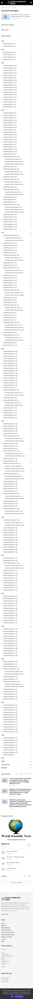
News (3, 761)
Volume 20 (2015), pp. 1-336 (10, 89)
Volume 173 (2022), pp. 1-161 (10, 620)
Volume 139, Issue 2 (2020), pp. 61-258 (14, 525)
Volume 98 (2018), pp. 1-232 (10, 415)
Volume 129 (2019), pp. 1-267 (10, 481)
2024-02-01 (12, 785)
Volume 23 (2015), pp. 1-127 (10, 97)
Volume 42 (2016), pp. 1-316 (10, 154)
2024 (2, 659)
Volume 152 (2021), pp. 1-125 (10, 560)
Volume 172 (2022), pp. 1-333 (10, 618)
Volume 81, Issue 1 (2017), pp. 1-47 (13, 307)
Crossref (3, 949)
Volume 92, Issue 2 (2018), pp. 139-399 (14, 395)
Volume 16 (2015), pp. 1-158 (10, 80)
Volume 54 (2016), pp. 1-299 (10, 214)
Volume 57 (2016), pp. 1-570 (10, 221)
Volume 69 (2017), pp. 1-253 (10, 265)
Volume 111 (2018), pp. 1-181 (10, 378)
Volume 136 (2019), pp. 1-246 (10, 503)
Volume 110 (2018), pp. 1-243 (10, 375)
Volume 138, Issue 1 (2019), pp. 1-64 (14, 511)
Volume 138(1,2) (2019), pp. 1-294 (11, 508)
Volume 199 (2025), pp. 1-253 (10, 705)
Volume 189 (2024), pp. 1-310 (10, 666)
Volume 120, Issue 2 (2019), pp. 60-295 (14, 441)
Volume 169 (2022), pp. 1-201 (10, 610)
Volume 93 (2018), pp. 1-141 (10, 397)
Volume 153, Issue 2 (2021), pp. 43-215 (14, 568)
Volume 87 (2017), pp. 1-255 (10, 332)
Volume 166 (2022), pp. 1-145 (10, 603)
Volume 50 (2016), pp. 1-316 (10, 197)
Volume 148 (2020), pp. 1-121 (10, 547)
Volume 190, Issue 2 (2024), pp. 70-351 (14, 674)
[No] (31, 994)
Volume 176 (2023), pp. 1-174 (10, 631)
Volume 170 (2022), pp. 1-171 (10, 613)
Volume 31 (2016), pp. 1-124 (10, 127)
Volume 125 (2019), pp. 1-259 (10, 458)
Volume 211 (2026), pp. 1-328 (10, 738)
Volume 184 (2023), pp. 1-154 (10, 650)
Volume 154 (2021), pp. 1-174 (10, 570)
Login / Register (5, 978)
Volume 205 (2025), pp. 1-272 (10, 719)
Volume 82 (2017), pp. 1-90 (9, 312)
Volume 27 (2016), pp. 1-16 (9, 117)
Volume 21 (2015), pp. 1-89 (9, 92)
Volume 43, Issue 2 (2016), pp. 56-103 (14, 161)
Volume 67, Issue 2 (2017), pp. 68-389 (14, 260)
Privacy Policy (4, 979)
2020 (2, 517)
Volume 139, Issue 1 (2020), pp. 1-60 (14, 522)
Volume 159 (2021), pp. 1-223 (10, 582)
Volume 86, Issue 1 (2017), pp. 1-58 (13, 325)
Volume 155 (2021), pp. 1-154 (10, 573)
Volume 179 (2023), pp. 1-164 (10, 638)
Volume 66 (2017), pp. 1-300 (10, 252)
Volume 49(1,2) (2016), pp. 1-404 (11, 189)
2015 (2, 63)
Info (2, 758)
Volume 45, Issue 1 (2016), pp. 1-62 (13, 171)
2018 (2, 348)
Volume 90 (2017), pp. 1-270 (10, 345)
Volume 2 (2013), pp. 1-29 (9, 46)
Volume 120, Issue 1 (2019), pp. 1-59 (14, 438)
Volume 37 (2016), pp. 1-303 (10, 142)
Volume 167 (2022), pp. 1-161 (10, 605)
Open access (4, 30)
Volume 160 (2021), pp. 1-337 (10, 585)
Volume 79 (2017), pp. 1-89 (9, 300)
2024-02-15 (21, 18)
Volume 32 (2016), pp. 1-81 (9, 129)
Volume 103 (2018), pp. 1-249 (10, 358)
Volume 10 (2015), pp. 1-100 (10, 65)
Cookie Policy (4, 981)
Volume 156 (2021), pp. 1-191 (10, 575)
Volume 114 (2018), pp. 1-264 (10, 385)
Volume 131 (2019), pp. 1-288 (10, 486)
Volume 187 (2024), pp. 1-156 (10, 661)
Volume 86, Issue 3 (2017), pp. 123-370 (14, 329)
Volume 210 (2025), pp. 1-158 (10, 731)
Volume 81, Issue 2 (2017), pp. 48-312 (14, 310)
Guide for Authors (11, 868)
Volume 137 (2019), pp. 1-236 (10, 506)
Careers (29, 876)
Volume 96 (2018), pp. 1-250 (10, 410)
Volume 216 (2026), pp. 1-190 (10, 750)
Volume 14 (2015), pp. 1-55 (9, 75)
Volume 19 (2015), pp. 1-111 (10, 87)
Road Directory (5, 961)
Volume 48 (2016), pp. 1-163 (10, 187)
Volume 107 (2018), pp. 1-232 (10, 368)
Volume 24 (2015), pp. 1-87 (9, 99)
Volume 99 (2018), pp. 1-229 (10, 417)
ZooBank (3, 963)
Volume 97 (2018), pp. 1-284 (10, 412)
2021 (2, 555)
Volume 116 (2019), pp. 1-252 (10, 426)
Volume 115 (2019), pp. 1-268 (10, 423)
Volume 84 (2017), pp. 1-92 (9, 317)
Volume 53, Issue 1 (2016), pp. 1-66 (13, 207)
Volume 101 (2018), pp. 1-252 (10, 353)
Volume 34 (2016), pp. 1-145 (10, 134)
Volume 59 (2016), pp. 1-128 (10, 226)
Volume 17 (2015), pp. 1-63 (9, 82)
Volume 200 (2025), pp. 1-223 (10, 707)
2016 (2, 110)
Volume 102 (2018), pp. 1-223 (10, 356)
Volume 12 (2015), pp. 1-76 (9, 70)
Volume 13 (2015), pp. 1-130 (10, 73)
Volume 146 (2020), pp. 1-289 (10, 542)
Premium (4, 768)
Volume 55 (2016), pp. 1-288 (10, 217)
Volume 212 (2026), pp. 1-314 (10, 740)
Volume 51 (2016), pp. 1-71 (9, 199)
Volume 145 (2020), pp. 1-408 (10, 540)
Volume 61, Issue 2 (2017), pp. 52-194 (14, 240)
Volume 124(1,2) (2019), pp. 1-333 (11, 450)
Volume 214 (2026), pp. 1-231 (10, 745)
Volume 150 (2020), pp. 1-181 (10, 552)
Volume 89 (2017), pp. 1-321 (10, 342)
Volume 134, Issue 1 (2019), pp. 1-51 (14, 496)
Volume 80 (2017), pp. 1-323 (10, 302)
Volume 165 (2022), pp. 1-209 (10, 601)
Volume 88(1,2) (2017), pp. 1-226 (11, 335)
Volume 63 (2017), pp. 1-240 (10, 245)
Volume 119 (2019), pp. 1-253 (10, 433)
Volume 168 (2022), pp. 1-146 (10, 608)
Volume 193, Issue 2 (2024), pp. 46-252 (14, 686)
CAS (2, 952)
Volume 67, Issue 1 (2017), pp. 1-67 (13, 257)
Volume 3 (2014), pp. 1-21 (9, 52)
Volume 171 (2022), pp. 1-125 (10, 615)
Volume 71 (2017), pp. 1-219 (10, 275)
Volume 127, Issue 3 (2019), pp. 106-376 (14, 471)
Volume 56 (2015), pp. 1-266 (10, 219)
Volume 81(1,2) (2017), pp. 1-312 (11, 305)
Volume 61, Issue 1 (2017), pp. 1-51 (13, 238)
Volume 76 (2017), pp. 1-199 (10, 287)
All (17, 774)
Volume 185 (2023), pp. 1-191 (10, 653)
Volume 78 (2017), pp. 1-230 (10, 297)
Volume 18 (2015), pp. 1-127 (10, 85)
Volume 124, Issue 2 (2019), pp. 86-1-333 (15, 456)
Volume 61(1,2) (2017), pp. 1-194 (11, 235)
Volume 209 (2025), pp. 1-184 (10, 729)
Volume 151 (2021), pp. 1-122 (10, 558)
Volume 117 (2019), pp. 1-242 (10, 428)
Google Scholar (5, 954)
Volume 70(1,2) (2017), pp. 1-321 (11, 267)
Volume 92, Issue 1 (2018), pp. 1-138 (14, 392)
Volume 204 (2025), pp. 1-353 (10, 717)
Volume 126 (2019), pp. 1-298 (10, 461)
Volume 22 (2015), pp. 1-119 (10, 94)
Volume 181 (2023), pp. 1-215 (10, 643)
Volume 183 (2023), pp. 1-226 (10, 648)
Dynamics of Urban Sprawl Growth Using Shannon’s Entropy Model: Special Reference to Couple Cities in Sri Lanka (20, 791)
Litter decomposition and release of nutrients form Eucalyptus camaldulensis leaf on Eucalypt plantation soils (20, 781)
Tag (6, 7)
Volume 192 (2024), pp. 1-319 (10, 679)
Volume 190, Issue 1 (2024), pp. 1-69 (14, 671)
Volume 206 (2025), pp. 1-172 (10, 722)
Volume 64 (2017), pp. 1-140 (10, 247)
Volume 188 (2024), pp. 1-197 (10, 664)
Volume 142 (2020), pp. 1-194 (10, 532)
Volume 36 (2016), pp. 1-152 (10, 139)
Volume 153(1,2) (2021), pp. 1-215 (11, 563)
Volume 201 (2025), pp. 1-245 (10, 710)
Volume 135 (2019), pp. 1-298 (10, 501)
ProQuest (4, 960)
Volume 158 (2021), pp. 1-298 (10, 580)
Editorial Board (5, 927)
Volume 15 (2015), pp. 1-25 (9, 77)
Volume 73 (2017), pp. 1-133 (10, 280)
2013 (2, 41)
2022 (2, 593)
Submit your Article (11, 851)
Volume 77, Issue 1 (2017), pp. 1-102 (14, 292)
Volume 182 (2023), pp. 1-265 (10, 645)
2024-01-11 (12, 808)
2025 (2, 702)
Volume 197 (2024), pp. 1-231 (10, 696)
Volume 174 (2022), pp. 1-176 (10, 622)
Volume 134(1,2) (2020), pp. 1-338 (11, 493)
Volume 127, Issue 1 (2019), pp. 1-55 (14, 466)
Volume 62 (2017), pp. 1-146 (10, 243)
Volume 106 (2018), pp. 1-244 (10, 365)
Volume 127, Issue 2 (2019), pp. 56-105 (14, 468)
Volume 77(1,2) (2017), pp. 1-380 (11, 290)
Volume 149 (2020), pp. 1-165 (10, 549)
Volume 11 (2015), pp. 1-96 (9, 68)
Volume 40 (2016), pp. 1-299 (10, 149)
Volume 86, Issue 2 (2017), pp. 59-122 (14, 327)
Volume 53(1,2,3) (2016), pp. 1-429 (11, 204)
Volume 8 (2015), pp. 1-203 (9, 104)
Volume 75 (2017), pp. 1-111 (10, 285)
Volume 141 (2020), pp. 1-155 (10, 530)
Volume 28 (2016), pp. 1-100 (10, 120)
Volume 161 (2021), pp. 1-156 (10, 587)
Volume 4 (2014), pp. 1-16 (9, 54)
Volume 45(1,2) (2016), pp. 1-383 (11, 169)
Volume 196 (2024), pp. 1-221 (10, 694)
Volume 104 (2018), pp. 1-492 (10, 361)
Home (2, 7)
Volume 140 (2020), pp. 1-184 (10, 527)
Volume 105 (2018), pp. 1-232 (10, 363)
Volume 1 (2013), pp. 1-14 (9, 43)
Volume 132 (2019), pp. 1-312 (10, 488)
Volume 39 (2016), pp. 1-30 (9, 146)
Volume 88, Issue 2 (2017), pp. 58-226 (14, 340)
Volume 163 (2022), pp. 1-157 (10, 596)
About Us (5, 844)
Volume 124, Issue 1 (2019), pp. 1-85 (14, 453)
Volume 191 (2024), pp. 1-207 (10, 676)
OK (12, 996)
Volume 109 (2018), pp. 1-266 (10, 373)
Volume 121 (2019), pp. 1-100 (10, 443)
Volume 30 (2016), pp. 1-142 (10, 125)
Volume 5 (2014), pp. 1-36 (9, 57)
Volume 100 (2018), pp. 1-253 (10, 351)
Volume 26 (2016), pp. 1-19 (9, 115)
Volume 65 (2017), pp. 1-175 (10, 250)
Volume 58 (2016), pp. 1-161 (10, 224)
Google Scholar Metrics (7, 956)
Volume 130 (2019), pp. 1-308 (10, 483)
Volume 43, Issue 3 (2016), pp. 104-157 (14, 164)
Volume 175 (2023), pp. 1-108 (10, 629)
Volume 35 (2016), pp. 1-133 (10, 137)
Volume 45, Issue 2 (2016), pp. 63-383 (14, 174)
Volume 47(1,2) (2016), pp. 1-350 (11, 179)
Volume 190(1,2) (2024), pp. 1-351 (11, 669)
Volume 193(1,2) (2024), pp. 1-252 (11, 681)
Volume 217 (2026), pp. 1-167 (10, 752)
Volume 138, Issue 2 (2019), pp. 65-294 (14, 513)
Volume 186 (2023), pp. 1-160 (10, 655)
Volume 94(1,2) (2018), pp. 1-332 (11, 400)
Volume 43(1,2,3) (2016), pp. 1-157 (11, 156)
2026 (2, 735)
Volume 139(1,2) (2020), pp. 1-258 (11, 520)
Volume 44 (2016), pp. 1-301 (10, 166)
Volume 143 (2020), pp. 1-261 (10, 535)
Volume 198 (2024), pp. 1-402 (10, 699)
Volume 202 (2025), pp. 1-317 (10, 712)
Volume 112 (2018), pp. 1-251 (10, 380)
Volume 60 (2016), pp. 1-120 (10, 229)
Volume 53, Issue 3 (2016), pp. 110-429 (14, 212)
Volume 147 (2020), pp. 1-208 (10, 544)
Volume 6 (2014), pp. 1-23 (9, 59)
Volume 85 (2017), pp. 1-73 (9, 320)
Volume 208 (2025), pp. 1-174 (10, 727)
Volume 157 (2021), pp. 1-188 (10, 578)
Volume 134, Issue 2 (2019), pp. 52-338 (14, 498)
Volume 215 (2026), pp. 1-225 (10, 747)
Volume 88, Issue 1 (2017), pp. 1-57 (13, 337)
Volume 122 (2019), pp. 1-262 (10, 446)
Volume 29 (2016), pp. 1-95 (9, 122)
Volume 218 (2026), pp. (8, 754)
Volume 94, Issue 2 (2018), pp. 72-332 (14, 405)
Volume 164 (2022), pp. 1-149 (10, 598)
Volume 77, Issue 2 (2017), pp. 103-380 (14, 295)
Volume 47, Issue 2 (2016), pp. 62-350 (14, 184)
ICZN (2, 958)
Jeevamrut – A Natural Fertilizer (15, 857)
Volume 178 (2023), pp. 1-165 (10, 636)
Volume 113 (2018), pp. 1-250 (10, 382)
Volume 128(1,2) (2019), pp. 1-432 (11, 473)
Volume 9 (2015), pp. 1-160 (9, 106)
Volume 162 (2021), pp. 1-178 (10, 590)
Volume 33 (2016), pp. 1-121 (10, 132)
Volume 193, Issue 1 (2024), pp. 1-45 (14, 684)
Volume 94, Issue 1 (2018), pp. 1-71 (13, 402)
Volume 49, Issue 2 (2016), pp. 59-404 (14, 194)
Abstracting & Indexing (12, 862)
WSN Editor (15, 18)
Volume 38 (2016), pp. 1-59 (9, 144)
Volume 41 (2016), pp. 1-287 (10, 151)
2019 (2, 421)
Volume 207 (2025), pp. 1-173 (10, 724)
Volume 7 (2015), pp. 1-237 (9, 102)
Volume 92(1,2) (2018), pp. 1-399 (11, 390)
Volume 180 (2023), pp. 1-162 (10, 641)
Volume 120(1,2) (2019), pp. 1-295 (11, 436)
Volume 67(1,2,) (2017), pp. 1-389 (11, 255)
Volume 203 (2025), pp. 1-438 (10, 714)
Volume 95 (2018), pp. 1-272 (10, 408)
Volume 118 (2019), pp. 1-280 (10, 431)
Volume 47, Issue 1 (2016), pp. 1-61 (13, 182)
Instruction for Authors (7, 932)
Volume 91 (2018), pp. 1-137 (10, 387)
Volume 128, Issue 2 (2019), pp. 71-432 (14, 478)
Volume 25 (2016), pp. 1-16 (9, 113)
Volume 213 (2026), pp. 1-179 (10, 742)
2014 (2, 49)
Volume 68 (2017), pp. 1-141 (10, 262)
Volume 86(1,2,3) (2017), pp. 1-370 (11, 322)
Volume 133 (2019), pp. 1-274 (10, 491)
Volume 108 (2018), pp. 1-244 (10, 370)
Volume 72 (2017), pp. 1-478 (10, 277)
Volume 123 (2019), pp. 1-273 (10, 448)
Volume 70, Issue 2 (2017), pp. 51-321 (14, 272)
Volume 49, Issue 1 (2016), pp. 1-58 (13, 192)
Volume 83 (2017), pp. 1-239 (10, 315)
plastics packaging (12, 7)
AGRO (3, 966)
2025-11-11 (12, 796)
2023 (2, 626)
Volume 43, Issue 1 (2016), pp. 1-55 (13, 159)
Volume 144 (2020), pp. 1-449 (10, 537)
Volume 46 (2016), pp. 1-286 (10, 176)
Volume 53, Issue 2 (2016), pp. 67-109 (14, 209)
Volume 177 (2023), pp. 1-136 (10, 633)
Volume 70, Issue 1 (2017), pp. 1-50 (13, 270)
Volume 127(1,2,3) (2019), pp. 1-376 (11, 463)
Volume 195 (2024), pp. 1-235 (10, 691)
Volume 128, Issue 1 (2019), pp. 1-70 (14, 476)
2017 (2, 232)
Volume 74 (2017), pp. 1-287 (10, 282)
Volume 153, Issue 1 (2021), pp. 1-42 (14, 565)
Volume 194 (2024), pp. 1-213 (10, 689)
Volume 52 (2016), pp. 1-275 (10, 202)
